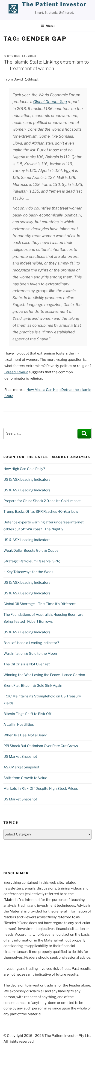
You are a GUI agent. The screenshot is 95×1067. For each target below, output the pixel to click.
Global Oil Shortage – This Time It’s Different (39, 604)
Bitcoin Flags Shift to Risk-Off (27, 714)
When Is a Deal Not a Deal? (25, 735)
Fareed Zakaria (16, 372)
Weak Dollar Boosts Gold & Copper (31, 550)
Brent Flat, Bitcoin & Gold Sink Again (32, 685)
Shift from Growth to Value (25, 778)
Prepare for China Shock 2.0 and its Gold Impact (42, 501)
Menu (50, 26)
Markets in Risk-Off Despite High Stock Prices (40, 789)
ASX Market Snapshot (21, 767)
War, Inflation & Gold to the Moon (30, 653)
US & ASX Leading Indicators (26, 479)
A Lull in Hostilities (18, 724)
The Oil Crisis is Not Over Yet (26, 664)
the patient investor (54, 4)
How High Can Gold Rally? (24, 469)
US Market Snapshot (20, 756)
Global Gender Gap (50, 101)
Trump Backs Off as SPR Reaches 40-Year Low (40, 511)
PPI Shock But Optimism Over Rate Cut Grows (40, 746)
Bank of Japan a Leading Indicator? (31, 643)
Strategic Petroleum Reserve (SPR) (31, 561)
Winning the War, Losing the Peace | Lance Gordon (44, 675)
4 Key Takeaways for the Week (28, 572)
